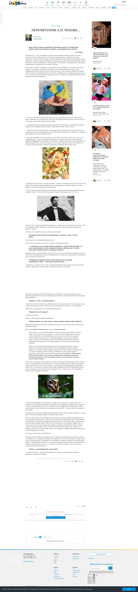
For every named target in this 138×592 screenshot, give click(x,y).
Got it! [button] (129, 589)
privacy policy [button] (88, 589)
